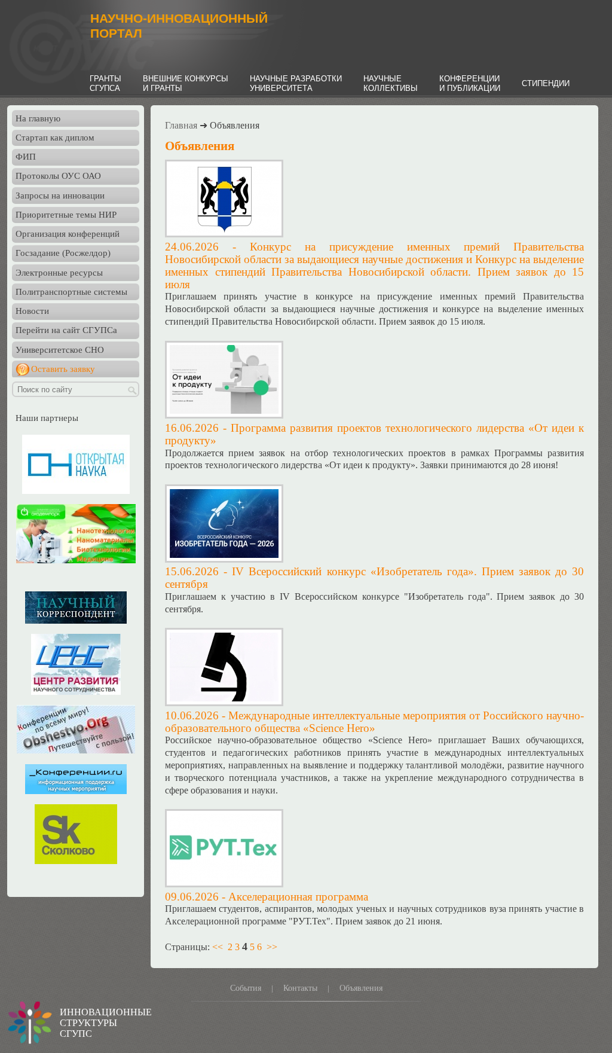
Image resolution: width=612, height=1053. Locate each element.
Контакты (300, 988)
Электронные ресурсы (59, 272)
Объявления (360, 988)
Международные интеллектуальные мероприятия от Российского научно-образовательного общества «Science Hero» (374, 721)
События (245, 988)
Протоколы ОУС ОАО (58, 176)
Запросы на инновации (60, 195)
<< (217, 947)
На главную (38, 118)
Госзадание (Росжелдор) (63, 253)
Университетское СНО (60, 350)
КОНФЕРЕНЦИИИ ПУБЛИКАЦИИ (469, 83)
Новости (32, 311)
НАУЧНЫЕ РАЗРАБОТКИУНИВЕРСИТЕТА (296, 83)
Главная (181, 125)
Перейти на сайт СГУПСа (66, 330)
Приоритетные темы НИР (66, 214)
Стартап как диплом (55, 137)
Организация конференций (68, 234)
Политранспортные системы (71, 292)
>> (272, 947)
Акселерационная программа (298, 896)
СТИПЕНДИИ (546, 83)
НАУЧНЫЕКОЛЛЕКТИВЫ (390, 83)
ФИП (26, 156)
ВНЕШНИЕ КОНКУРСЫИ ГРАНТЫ (185, 83)
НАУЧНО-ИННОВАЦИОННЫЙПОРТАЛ (179, 26)
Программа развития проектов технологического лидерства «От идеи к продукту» (374, 434)
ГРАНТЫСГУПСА (105, 83)
